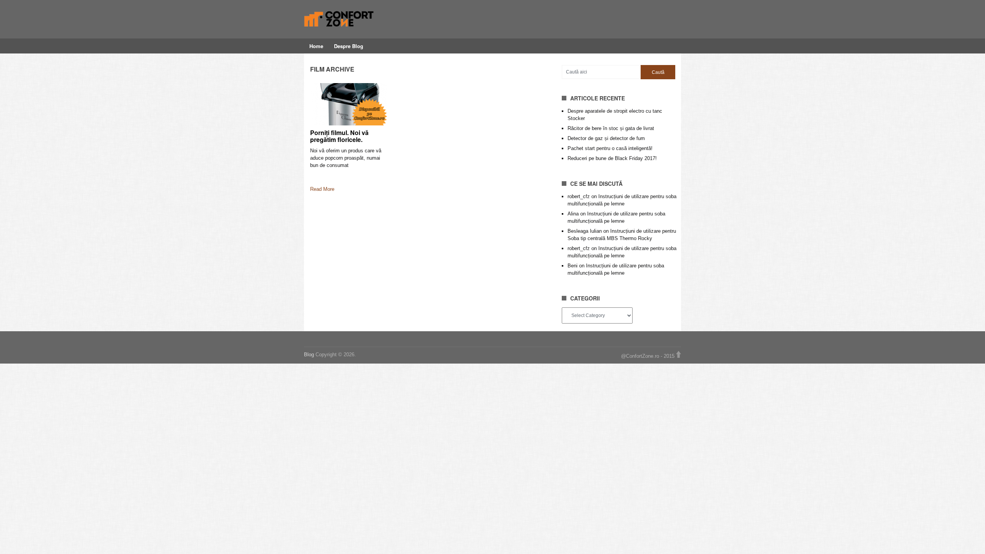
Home (316, 46)
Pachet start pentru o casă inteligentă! (610, 148)
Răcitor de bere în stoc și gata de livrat (611, 128)
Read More (322, 189)
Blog (310, 354)
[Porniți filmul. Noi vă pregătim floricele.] (348, 104)
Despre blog (348, 46)
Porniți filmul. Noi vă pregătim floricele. (339, 136)
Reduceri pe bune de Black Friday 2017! (612, 158)
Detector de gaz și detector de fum (606, 138)
